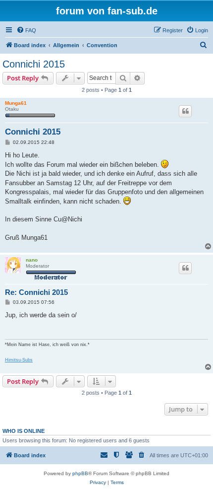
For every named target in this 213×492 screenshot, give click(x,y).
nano (32, 260)
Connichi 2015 (33, 64)
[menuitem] (26, 30)
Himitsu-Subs (19, 359)
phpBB (80, 473)
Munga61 (16, 103)
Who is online (23, 431)
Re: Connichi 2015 (36, 292)
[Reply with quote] (185, 111)
